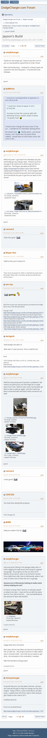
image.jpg (11, 616)
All (25, 46)
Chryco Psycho (17, 26)
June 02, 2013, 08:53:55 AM (11, 56)
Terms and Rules (22, 731)
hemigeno (25, 26)
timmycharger (13, 678)
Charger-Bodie (8, 28)
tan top (9, 284)
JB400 (8, 522)
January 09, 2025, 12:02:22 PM (12, 682)
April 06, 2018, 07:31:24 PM (11, 526)
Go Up (4, 717)
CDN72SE (10, 494)
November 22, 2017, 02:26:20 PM (15, 155)
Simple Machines (29, 733)
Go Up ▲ (31, 731)
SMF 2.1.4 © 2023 (18, 733)
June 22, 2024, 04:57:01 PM (13, 562)
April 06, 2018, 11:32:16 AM (11, 498)
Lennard (10, 229)
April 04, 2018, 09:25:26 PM (11, 475)
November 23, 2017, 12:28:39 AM (13, 256)
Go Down (5, 46)
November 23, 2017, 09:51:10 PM (13, 340)
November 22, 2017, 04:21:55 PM (13, 233)
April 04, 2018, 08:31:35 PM (13, 378)
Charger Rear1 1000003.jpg (15, 453)
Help (14, 731)
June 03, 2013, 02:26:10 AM (11, 92)
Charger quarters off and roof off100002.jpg (21, 418)
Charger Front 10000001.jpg (15, 436)
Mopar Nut (11, 252)
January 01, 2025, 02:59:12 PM (12, 640)
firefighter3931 (35, 26)
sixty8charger (12, 52)
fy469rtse (10, 88)
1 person (6, 625)
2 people (6, 666)
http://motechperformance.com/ (16, 169)
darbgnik (10, 336)
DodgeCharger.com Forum (18, 7)
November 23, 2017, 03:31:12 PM (13, 288)
